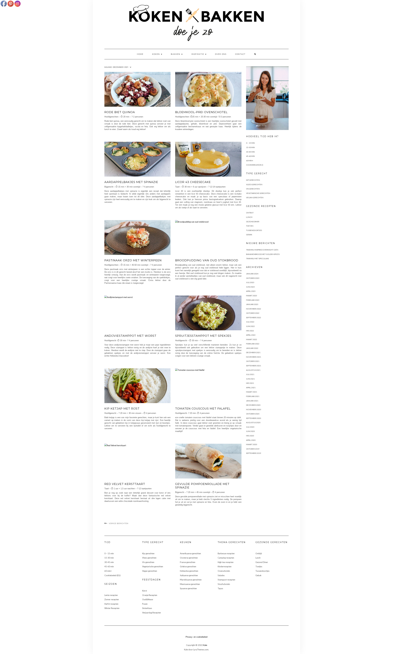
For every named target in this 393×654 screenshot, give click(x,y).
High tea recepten (225, 562)
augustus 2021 (253, 370)
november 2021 (253, 357)
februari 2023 (252, 300)
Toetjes (249, 226)
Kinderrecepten (225, 566)
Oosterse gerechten (189, 558)
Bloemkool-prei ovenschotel (201, 112)
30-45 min (250, 152)
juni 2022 (250, 326)
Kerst (144, 590)
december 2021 (253, 352)
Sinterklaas (147, 608)
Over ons (220, 54)
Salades (221, 575)
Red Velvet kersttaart (124, 484)
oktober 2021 (252, 361)
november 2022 (253, 309)
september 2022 (253, 317)
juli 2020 (250, 427)
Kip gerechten (253, 180)
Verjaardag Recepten (151, 612)
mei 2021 (250, 383)
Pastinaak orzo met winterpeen (133, 260)
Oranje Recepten (149, 595)
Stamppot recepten (226, 579)
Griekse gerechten (188, 566)
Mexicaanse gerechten (190, 584)
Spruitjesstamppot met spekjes (203, 335)
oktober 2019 (252, 449)
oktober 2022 (252, 313)
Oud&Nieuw (147, 599)
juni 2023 (250, 287)
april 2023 (250, 291)
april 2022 (250, 335)
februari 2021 (252, 396)
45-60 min (250, 156)
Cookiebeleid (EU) (254, 165)
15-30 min (250, 147)
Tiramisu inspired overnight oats (262, 250)
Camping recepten (226, 558)
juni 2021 (250, 379)
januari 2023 (252, 304)
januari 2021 (252, 401)
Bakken (176, 54)
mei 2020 (250, 436)
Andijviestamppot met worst (130, 335)
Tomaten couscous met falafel (203, 408)
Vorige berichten (118, 523)
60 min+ (249, 160)
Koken (156, 54)
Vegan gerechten (254, 197)
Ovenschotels (224, 571)
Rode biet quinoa (119, 112)
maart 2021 (251, 392)
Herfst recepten (111, 604)
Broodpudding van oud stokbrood (206, 260)
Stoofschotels (224, 584)
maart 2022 (251, 339)
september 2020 (253, 418)
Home (140, 54)
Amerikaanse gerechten (190, 553)
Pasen (145, 604)
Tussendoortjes (254, 230)
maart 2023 (251, 295)
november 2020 (253, 409)
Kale (205, 645)
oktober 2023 (252, 278)
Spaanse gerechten (188, 588)
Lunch (249, 217)
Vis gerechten (253, 189)
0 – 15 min (250, 143)
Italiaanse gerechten (189, 575)
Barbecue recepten (226, 553)
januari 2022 (252, 348)
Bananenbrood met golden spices (263, 254)
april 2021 (250, 387)
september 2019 (253, 453)
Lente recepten (111, 595)
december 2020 (253, 405)
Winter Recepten (111, 608)
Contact (240, 54)
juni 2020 (250, 431)
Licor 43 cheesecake (193, 182)
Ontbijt (250, 213)
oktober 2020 (252, 414)
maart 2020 (251, 444)
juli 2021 (250, 374)
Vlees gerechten (254, 184)
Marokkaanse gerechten (191, 579)
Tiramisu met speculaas (257, 258)
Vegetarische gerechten (258, 193)
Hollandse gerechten (189, 571)
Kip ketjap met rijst (122, 408)
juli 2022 (250, 322)
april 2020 (250, 440)
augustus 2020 (253, 422)
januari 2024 (252, 274)
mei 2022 (250, 331)
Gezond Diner (252, 221)
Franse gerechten (187, 562)
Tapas (220, 588)
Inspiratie (198, 54)
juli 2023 (250, 282)
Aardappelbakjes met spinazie (131, 182)
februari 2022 (252, 344)
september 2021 (253, 365)
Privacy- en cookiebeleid (196, 637)
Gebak (249, 234)
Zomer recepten (111, 599)
